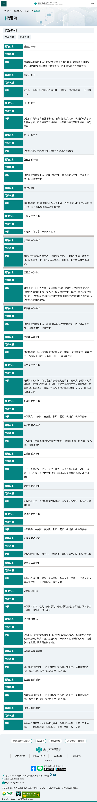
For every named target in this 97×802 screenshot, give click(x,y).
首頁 (9, 10)
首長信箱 (77, 756)
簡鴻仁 (27, 187)
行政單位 (58, 756)
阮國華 (27, 272)
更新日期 (5, 799)
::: (4, 7)
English (92, 3)
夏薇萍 (27, 308)
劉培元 (27, 538)
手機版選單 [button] (4, 3)
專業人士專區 (39, 756)
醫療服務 (18, 10)
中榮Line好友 (40, 768)
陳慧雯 (27, 485)
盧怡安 (27, 707)
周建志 (27, 74)
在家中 (28, 10)
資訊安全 (40, 741)
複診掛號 (24, 37)
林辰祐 (27, 651)
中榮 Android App (60, 769)
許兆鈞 (27, 619)
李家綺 (27, 240)
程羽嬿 (27, 103)
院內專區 (49, 760)
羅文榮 (27, 365)
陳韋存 (27, 562)
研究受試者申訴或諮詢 (21, 741)
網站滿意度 (20, 756)
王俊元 (27, 216)
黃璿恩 (27, 679)
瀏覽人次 (24, 799)
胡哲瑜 (27, 591)
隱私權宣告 (55, 741)
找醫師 (36, 10)
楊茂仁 (27, 514)
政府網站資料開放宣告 (76, 741)
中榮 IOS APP (48, 769)
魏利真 (27, 159)
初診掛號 (9, 37)
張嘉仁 (27, 46)
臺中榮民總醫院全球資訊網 (48, 3)
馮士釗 (27, 135)
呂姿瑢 (27, 425)
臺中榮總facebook (33, 768)
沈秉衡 (27, 453)
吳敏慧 (27, 401)
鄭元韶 (27, 336)
